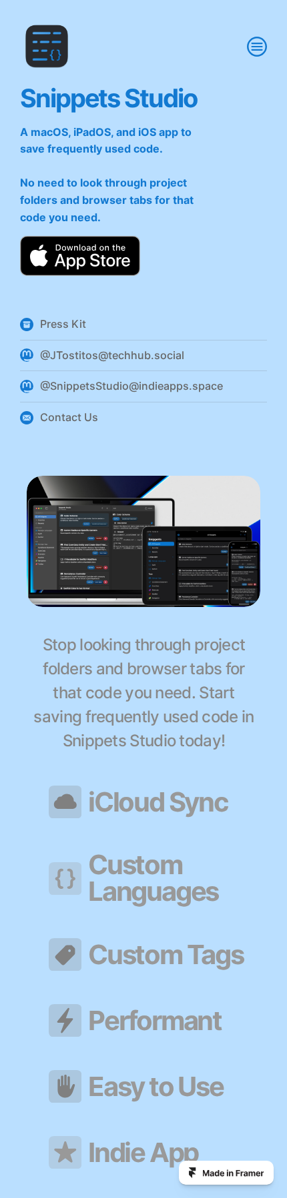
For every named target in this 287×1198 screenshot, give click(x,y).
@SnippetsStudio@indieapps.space (131, 385)
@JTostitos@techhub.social (112, 355)
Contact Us (69, 417)
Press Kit (63, 323)
